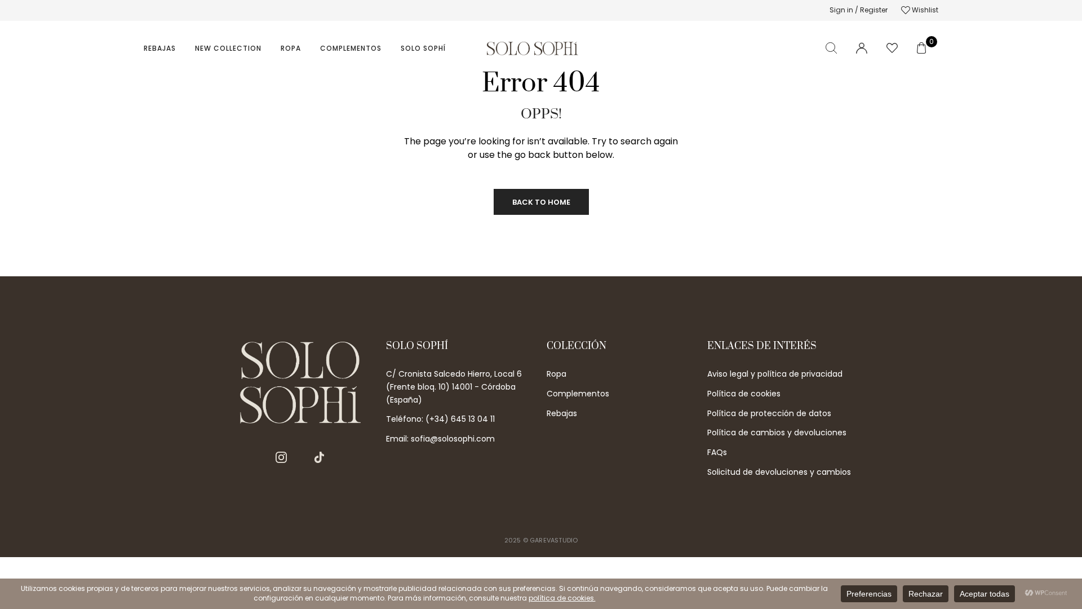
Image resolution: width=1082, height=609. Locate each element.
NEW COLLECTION (228, 48)
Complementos (351, 48)
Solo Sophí (423, 48)
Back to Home (541, 202)
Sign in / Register (859, 10)
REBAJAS (160, 48)
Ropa (291, 48)
